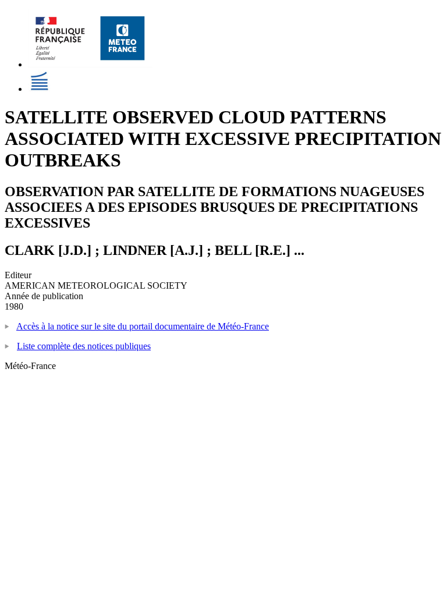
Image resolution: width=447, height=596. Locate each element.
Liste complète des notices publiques (84, 346)
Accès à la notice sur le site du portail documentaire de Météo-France (142, 326)
